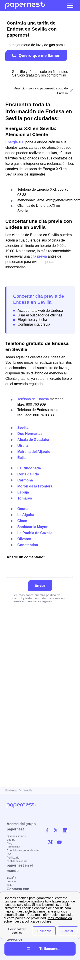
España (11, 877)
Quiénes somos (16, 836)
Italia (9, 884)
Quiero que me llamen (39, 55)
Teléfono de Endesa (33, 399)
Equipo (11, 839)
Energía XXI (14, 142)
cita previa (39, 256)
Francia (11, 881)
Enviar (40, 585)
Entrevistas (13, 847)
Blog (9, 843)
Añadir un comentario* (26, 557)
